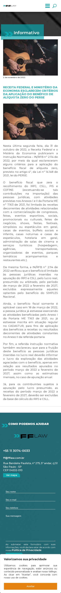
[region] (30, 573)
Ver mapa (11, 475)
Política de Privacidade (26, 550)
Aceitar (31, 586)
